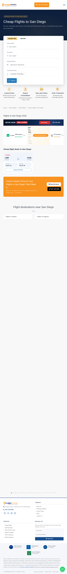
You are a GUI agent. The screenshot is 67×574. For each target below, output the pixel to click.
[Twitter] (8, 513)
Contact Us (39, 516)
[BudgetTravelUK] (9, 5)
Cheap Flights (12, 107)
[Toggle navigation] (64, 5)
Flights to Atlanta (11, 216)
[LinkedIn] (15, 513)
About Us (39, 506)
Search (12, 80)
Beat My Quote (54, 184)
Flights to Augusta (43, 216)
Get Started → (45, 122)
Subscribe (50, 538)
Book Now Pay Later (10, 530)
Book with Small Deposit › (40, 135)
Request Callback (9, 532)
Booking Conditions (41, 508)
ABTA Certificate (9, 537)
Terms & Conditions (38, 571)
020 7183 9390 (43, 4)
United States (22, 107)
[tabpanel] (17, 216)
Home (5, 107)
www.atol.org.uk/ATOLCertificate (27, 567)
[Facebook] (4, 513)
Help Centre (56, 571)
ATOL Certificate (9, 535)
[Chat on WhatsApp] (62, 569)
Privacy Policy (40, 511)
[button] (33, 74)
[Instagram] (11, 513)
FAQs (38, 513)
